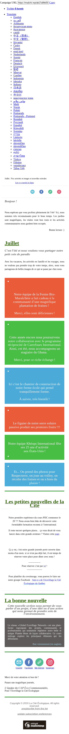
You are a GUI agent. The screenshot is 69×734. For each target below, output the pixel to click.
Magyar (17, 72)
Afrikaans (18, 23)
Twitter (15, 8)
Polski (16, 110)
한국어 (17, 94)
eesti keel (18, 51)
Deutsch (17, 63)
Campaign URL (8, 2)
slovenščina (19, 146)
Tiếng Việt (18, 168)
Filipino (17, 162)
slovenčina (19, 143)
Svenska (17, 131)
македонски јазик (23, 98)
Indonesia (18, 78)
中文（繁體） (21, 39)
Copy (52, 2)
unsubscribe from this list (34, 708)
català (16, 32)
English (17, 17)
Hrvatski (17, 42)
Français (17, 60)
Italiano (17, 84)
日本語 (17, 87)
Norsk (16, 107)
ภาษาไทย (19, 155)
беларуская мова (22, 26)
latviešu (17, 140)
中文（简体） (21, 35)
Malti (16, 104)
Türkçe (17, 159)
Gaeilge (17, 75)
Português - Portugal (24, 116)
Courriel (19, 668)
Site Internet (39, 668)
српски (17, 149)
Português (18, 113)
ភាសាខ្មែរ (17, 91)
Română (17, 119)
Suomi (16, 57)
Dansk (16, 48)
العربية (17, 20)
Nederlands (19, 54)
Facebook (29, 668)
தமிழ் (16, 152)
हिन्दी (15, 69)
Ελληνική (18, 66)
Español (17, 125)
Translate (11, 14)
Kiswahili (18, 128)
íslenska (17, 81)
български (19, 29)
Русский (18, 122)
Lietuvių (17, 137)
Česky (16, 45)
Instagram (50, 668)
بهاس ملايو (19, 101)
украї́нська (19, 165)
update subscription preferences (34, 714)
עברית (16, 134)
